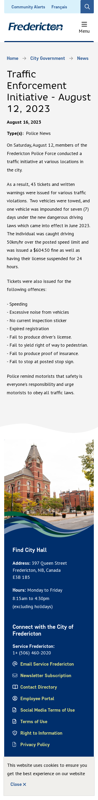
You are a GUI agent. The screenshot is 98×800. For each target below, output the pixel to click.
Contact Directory (38, 687)
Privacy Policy (35, 744)
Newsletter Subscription (45, 675)
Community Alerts (28, 6)
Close (16, 784)
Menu (84, 31)
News (83, 58)
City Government (47, 58)
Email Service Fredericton (47, 664)
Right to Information (41, 733)
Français (59, 6)
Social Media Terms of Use (47, 710)
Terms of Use (33, 721)
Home (12, 58)
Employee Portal (37, 698)
